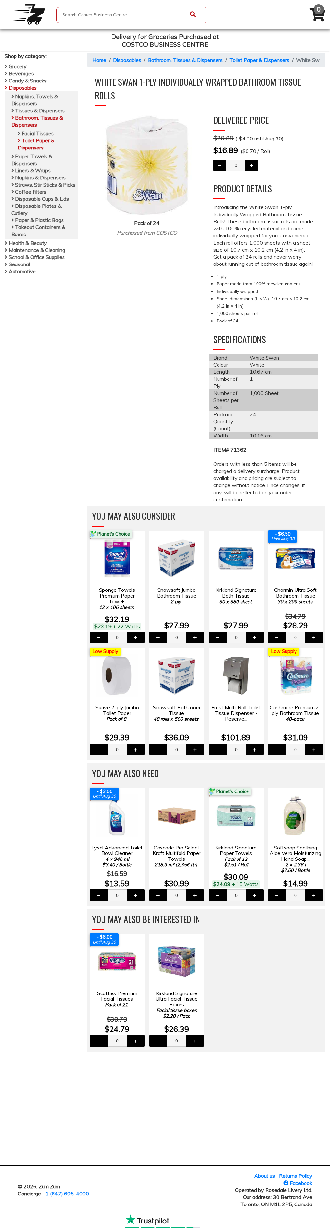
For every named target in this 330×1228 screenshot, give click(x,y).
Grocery (17, 66)
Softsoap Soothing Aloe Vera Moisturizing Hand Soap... (295, 858)
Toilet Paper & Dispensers (259, 60)
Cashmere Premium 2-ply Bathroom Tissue (295, 713)
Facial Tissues (37, 133)
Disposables (22, 87)
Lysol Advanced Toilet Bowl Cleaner (117, 856)
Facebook (300, 1183)
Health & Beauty (27, 243)
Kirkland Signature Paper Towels (236, 856)
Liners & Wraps (32, 170)
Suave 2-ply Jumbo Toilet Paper (117, 713)
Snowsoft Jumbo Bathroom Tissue (176, 595)
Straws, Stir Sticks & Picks (44, 184)
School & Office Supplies (36, 257)
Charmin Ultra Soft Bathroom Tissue (295, 595)
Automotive (21, 271)
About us (264, 1176)
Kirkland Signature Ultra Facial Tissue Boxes (176, 1004)
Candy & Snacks (27, 80)
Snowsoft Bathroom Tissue (176, 713)
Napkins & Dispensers (40, 177)
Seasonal (18, 264)
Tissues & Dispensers (39, 110)
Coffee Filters (30, 191)
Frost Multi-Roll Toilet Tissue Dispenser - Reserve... (235, 713)
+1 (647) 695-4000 (65, 1193)
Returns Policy (295, 1176)
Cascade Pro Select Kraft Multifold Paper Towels (176, 856)
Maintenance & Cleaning (36, 250)
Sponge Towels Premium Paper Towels (117, 598)
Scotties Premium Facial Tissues (117, 999)
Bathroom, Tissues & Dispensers (185, 60)
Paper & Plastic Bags (39, 220)
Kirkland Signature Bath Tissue (236, 595)
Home (99, 60)
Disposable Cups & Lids (41, 199)
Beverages (20, 73)
